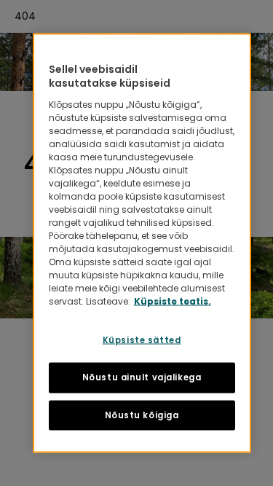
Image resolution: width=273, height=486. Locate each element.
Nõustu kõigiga (142, 414)
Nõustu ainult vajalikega (142, 377)
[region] (142, 243)
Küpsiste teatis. (172, 300)
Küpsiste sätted (142, 339)
